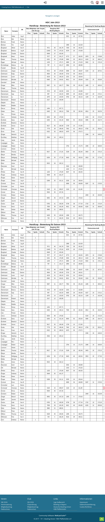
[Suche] (92, 3)
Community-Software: (52, 515)
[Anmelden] (45, 2)
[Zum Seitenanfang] (101, 519)
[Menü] (102, 3)
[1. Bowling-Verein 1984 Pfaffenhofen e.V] (97, 3)
